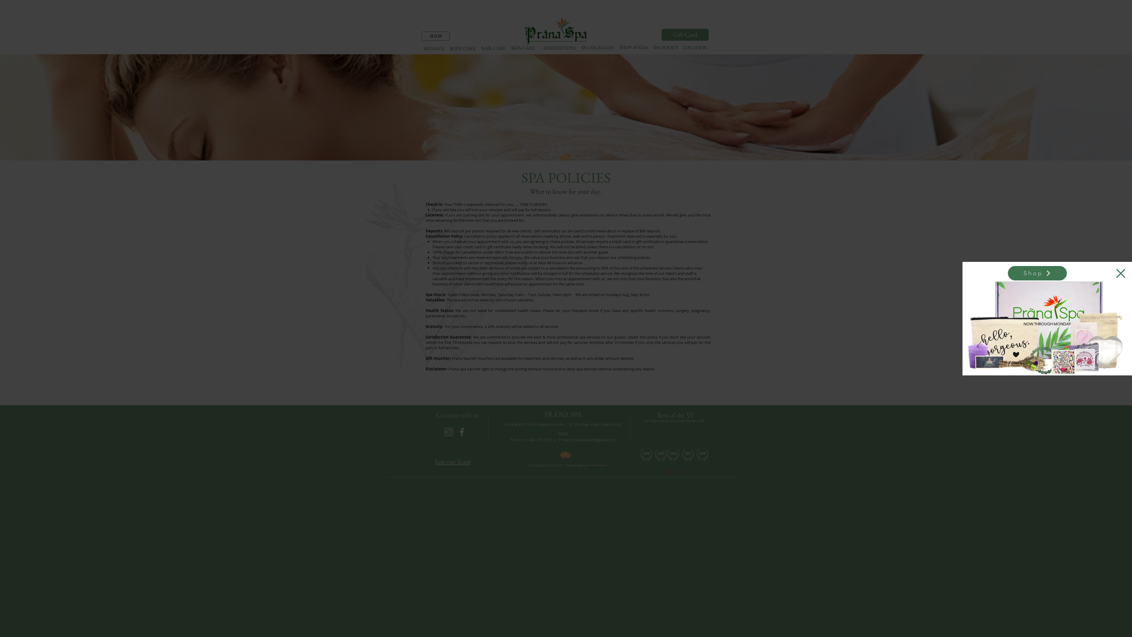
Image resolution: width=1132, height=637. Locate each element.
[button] (1120, 273)
